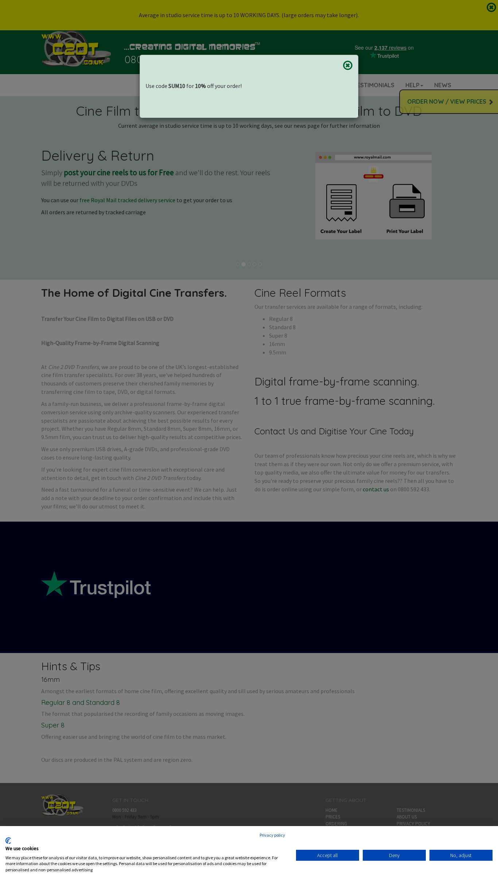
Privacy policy (272, 835)
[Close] (348, 65)
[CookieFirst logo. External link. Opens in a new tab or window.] (8, 840)
